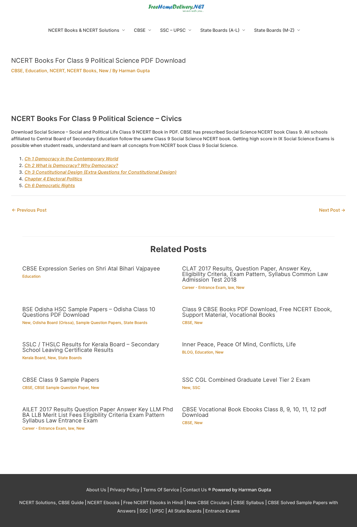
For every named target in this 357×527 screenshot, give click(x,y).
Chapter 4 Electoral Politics (53, 179)
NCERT (57, 70)
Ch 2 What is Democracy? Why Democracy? (71, 165)
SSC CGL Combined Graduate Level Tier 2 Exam (246, 379)
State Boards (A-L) (220, 30)
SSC (196, 387)
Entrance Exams (222, 511)
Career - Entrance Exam (204, 287)
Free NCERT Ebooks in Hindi (153, 502)
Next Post (332, 210)
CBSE (140, 30)
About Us (96, 489)
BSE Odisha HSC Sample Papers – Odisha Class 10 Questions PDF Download (88, 312)
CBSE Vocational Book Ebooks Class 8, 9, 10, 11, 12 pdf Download (254, 412)
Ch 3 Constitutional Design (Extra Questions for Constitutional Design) (101, 172)
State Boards (136, 322)
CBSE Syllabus (248, 502)
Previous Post (29, 210)
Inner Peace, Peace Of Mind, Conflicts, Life (239, 344)
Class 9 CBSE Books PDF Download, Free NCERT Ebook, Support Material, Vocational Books (257, 312)
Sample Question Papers (98, 322)
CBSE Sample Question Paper (62, 387)
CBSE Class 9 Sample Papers (60, 379)
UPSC (158, 511)
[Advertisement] (178, 97)
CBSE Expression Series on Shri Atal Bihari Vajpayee (91, 268)
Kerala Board (33, 357)
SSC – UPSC (173, 30)
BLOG (187, 352)
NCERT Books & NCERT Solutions (83, 30)
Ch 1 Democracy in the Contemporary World (71, 158)
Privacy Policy (124, 489)
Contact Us (195, 489)
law (231, 287)
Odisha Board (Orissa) (53, 322)
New (103, 70)
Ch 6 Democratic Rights (50, 185)
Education (36, 70)
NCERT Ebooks (103, 502)
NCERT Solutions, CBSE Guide (51, 502)
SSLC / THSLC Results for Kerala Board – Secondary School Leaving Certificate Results (90, 347)
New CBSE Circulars (208, 502)
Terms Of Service (161, 489)
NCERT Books (82, 70)
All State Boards (185, 511)
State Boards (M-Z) (274, 30)
